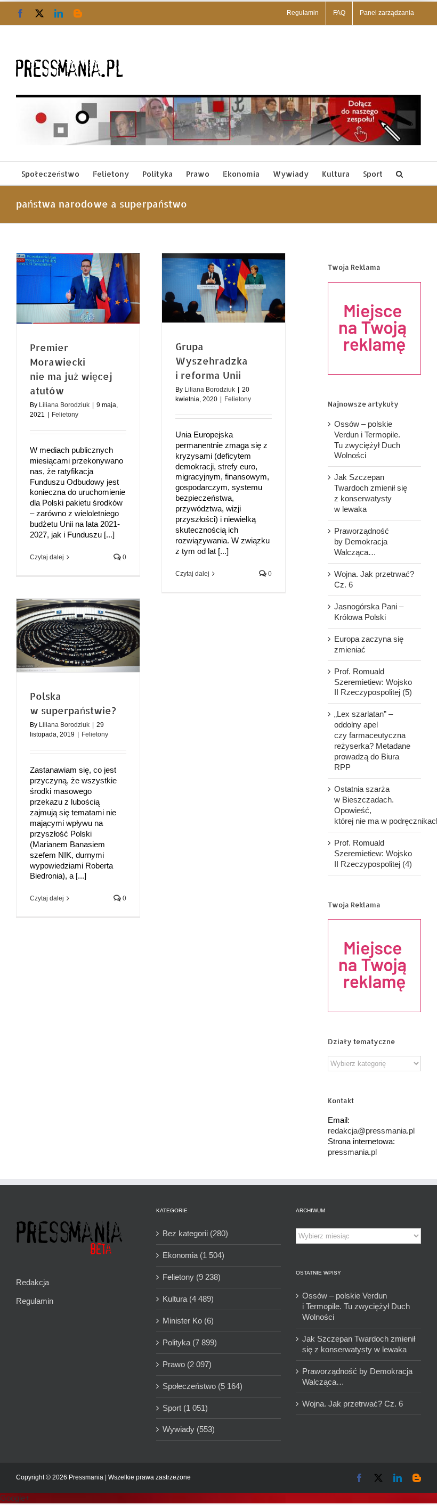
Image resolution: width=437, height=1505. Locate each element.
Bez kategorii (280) (195, 1233)
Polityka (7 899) (190, 1342)
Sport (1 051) (185, 1407)
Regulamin (34, 1300)
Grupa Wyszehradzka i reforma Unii (211, 360)
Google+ (15, 1497)
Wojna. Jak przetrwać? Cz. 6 (352, 1403)
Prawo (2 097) (187, 1364)
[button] (399, 173)
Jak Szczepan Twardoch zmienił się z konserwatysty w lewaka (358, 1344)
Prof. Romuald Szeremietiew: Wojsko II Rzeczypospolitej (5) (373, 682)
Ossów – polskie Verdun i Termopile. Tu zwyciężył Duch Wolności (356, 1306)
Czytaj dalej (47, 557)
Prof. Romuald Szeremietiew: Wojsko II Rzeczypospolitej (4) (373, 853)
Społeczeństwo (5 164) (202, 1386)
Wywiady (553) (189, 1429)
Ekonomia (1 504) (193, 1255)
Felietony (65, 414)
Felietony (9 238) (192, 1276)
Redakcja (32, 1282)
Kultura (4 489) (188, 1298)
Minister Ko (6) (188, 1320)
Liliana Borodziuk (64, 405)
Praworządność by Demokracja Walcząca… (361, 541)
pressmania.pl (352, 1151)
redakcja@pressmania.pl (371, 1130)
